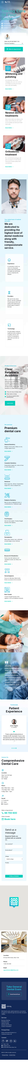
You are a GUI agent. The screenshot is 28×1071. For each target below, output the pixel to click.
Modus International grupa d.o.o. (9, 1032)
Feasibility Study (5, 1021)
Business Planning (5, 1020)
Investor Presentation (6, 1026)
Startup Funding (5, 1023)
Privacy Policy (5, 1054)
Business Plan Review (6, 1024)
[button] (14, 902)
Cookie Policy (12, 1054)
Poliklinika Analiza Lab (6, 1034)
